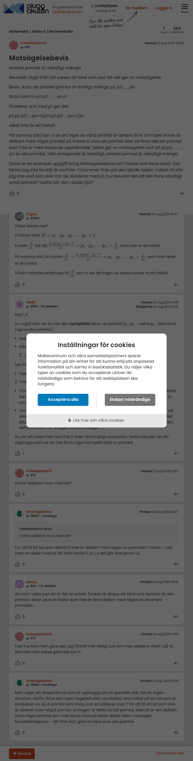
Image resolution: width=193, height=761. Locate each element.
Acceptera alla (63, 399)
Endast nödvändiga (130, 399)
